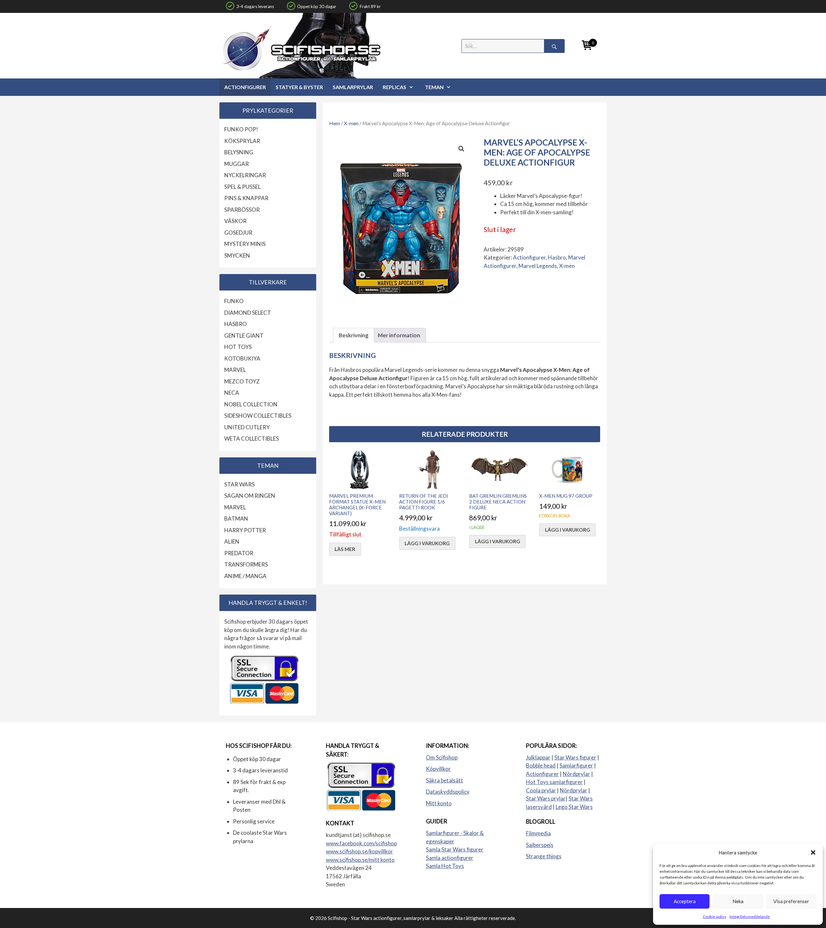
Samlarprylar (353, 87)
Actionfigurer (245, 87)
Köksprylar (242, 141)
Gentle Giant (244, 335)
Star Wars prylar (546, 798)
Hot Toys (238, 346)
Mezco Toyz (242, 381)
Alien (231, 541)
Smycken (237, 255)
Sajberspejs (539, 844)
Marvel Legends (538, 265)
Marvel (235, 369)
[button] (813, 852)
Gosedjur (238, 232)
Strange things (543, 856)
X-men (351, 123)
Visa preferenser (791, 901)
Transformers (246, 564)
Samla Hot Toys (445, 865)
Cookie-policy (714, 916)
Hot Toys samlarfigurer (554, 782)
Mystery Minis (245, 243)
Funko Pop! (241, 129)
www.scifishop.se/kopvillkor (359, 851)
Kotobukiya (242, 358)
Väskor (235, 221)
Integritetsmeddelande (750, 916)
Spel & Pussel (242, 186)
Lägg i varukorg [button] (427, 543)
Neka (737, 901)
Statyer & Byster (299, 87)
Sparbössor (242, 209)
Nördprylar (576, 773)
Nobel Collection (250, 404)
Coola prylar (541, 790)
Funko (234, 301)
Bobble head (541, 765)
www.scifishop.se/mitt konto (360, 859)
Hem (334, 123)
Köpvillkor (438, 768)
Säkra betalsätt (444, 780)
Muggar (236, 163)
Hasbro (557, 257)
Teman (434, 87)
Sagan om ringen (249, 495)
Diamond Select (247, 312)
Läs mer (345, 549)
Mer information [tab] (399, 335)
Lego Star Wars (574, 806)
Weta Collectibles (251, 438)
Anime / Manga (245, 576)
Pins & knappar (246, 198)
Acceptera (685, 901)
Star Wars (239, 484)
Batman (236, 518)
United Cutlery (247, 427)
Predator (238, 553)
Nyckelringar (245, 175)
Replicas (394, 87)
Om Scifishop (442, 757)
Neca (231, 392)
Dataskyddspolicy (447, 791)
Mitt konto (439, 803)
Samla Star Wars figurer (454, 849)
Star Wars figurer (575, 757)
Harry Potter (245, 530)
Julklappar (538, 757)
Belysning (238, 152)
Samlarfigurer (576, 765)
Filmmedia (538, 833)
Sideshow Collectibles (257, 415)
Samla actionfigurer (449, 857)
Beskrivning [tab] (353, 335)
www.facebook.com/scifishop (361, 843)
